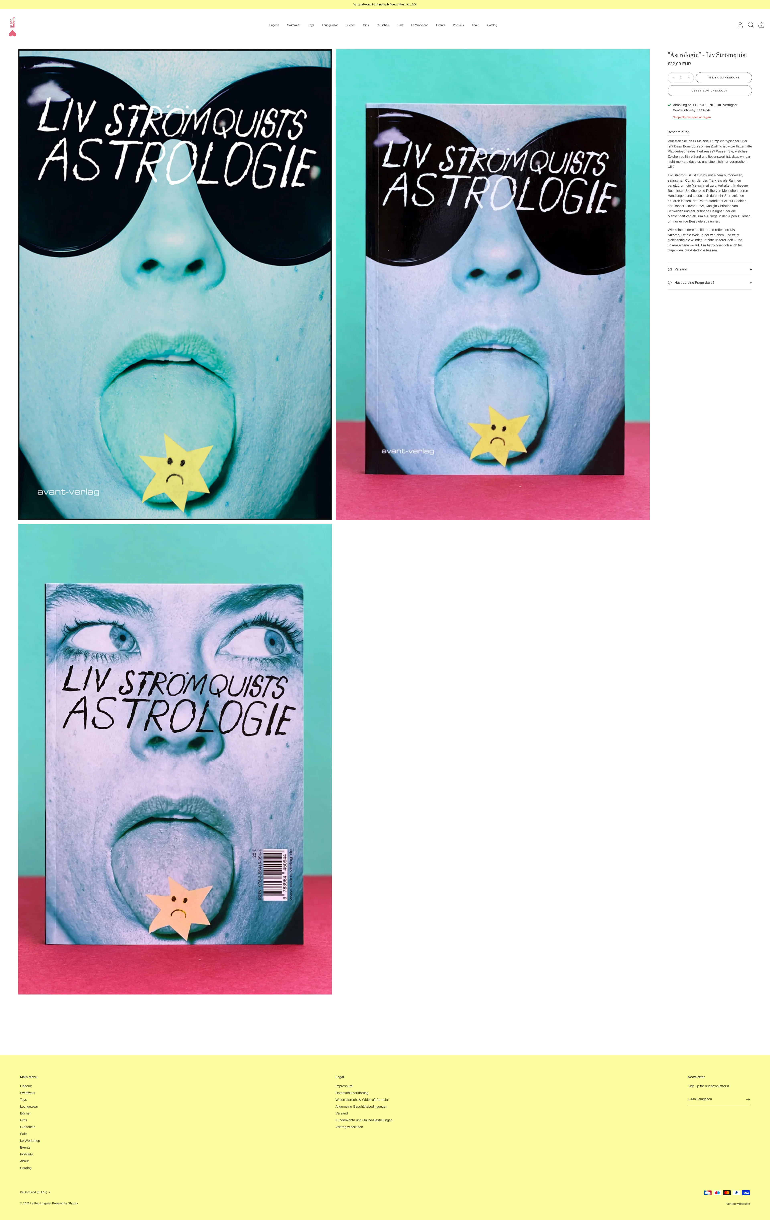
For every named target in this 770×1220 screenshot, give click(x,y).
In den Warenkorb (724, 77)
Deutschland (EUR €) (33, 1192)
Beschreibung (678, 132)
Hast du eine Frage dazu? (694, 282)
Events (440, 25)
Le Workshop (419, 25)
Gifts (366, 25)
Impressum (343, 1086)
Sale (400, 25)
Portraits (458, 25)
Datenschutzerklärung (351, 1093)
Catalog (492, 25)
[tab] (680, 132)
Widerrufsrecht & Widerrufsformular (362, 1100)
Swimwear (293, 25)
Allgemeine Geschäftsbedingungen (361, 1106)
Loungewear (330, 25)
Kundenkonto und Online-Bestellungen (363, 1120)
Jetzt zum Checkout (710, 90)
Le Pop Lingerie (40, 1203)
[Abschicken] (748, 1099)
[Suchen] (750, 25)
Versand (680, 269)
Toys (311, 25)
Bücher (350, 25)
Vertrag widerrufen (349, 1127)
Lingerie (274, 25)
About (475, 25)
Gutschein (383, 25)
